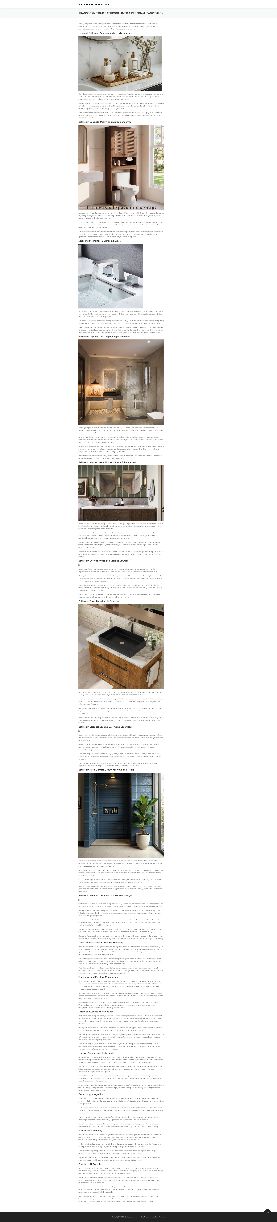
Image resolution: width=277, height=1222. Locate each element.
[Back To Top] (268, 1212)
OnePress (144, 1217)
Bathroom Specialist (93, 4)
